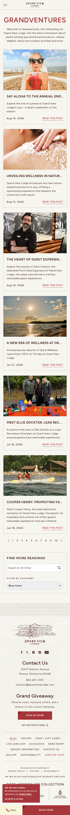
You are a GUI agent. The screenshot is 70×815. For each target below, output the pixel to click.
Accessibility (51, 771)
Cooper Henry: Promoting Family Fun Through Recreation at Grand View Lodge (35, 502)
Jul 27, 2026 (15, 364)
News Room (56, 744)
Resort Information (25, 749)
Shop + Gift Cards (47, 738)
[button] (46, 810)
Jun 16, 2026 (15, 528)
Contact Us (35, 663)
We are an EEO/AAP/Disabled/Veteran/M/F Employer (35, 777)
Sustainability (31, 755)
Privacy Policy (16, 771)
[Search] (59, 567)
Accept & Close (14, 799)
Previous (9, 540)
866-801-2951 (35, 680)
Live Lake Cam (15, 744)
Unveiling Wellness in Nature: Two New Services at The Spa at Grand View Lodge (35, 176)
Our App (11, 755)
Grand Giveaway (35, 696)
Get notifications (33, 725)
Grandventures (35, 20)
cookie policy (25, 794)
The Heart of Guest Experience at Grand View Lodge (35, 259)
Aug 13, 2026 (15, 201)
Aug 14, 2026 (15, 118)
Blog (13, 738)
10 (56, 540)
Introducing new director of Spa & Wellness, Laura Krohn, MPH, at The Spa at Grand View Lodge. (33, 354)
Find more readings (26, 558)
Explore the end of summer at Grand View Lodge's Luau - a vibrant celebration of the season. (32, 107)
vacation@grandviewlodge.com (35, 684)
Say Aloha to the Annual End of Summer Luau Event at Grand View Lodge (35, 96)
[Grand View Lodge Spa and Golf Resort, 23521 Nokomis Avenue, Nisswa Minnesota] (35, 5)
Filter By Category (20, 578)
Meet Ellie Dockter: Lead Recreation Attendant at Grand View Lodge (35, 422)
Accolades (36, 744)
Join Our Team (54, 755)
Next (61, 540)
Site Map (34, 771)
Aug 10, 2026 (15, 285)
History (26, 738)
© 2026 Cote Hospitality (35, 768)
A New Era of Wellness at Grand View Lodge (35, 343)
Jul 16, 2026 (14, 444)
